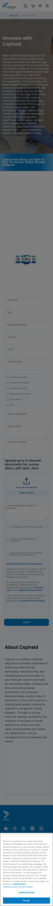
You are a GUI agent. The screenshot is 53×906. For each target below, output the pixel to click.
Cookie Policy (19, 884)
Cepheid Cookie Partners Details (18, 887)
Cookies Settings (26, 892)
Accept (26, 900)
